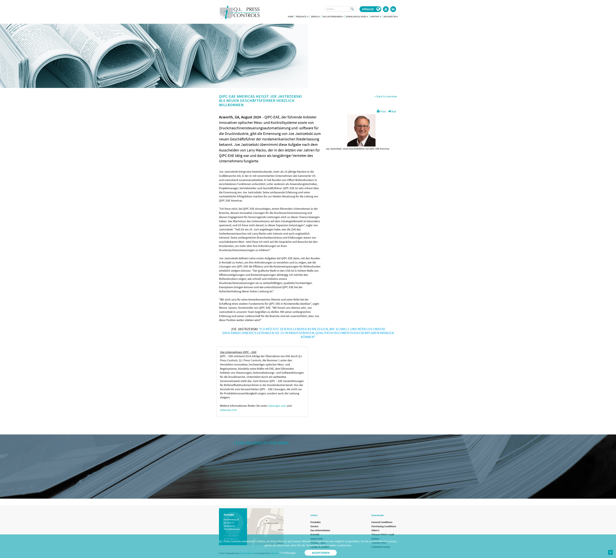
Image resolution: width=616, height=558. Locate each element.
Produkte (301, 16)
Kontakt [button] (375, 16)
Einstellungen (287, 553)
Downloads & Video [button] (356, 16)
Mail (393, 111)
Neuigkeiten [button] (390, 16)
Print (383, 111)
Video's (375, 530)
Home (290, 16)
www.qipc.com (277, 406)
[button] (370, 9)
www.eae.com (228, 410)
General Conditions (381, 522)
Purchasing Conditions (383, 526)
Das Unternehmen (320, 530)
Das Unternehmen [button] (332, 16)
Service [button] (315, 16)
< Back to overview (385, 96)
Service (314, 526)
